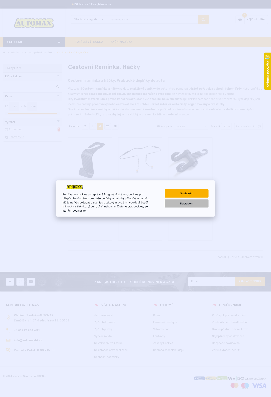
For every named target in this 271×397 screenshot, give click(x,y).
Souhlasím (186, 193)
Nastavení (186, 203)
